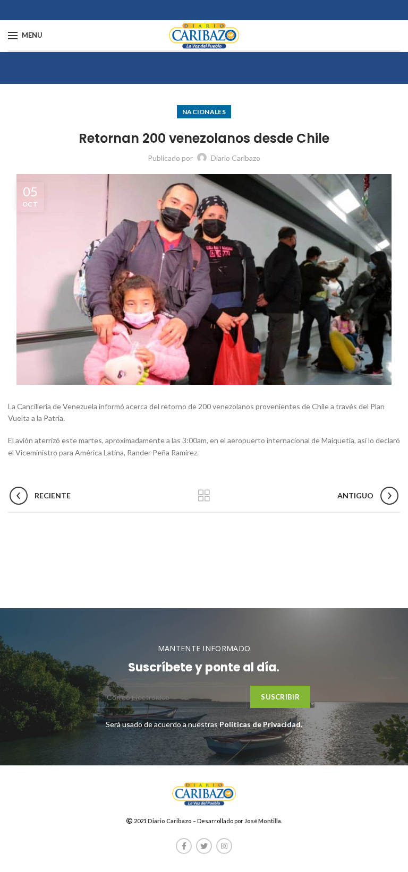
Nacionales (204, 112)
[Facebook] (184, 846)
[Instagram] (224, 846)
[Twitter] (204, 846)
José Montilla (262, 820)
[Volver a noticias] (204, 496)
